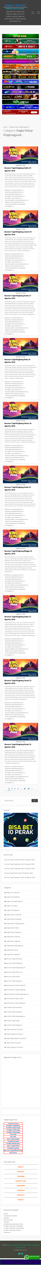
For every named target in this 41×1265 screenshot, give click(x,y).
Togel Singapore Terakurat (14, 1047)
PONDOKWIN (21, 1186)
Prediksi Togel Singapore (14, 1025)
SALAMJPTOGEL (20, 1181)
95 (25, 789)
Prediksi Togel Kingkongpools (14, 202)
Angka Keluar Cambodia (13, 915)
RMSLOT (21, 1167)
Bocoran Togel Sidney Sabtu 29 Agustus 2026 (19, 873)
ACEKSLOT (20, 1172)
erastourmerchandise (10, 1216)
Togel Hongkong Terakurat (14, 1034)
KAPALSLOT (21, 1195)
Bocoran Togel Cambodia (14, 959)
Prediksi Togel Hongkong (14, 1012)
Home (5, 127)
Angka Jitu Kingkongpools (14, 190)
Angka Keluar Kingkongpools (14, 192)
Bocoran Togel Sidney (13, 976)
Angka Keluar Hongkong (13, 919)
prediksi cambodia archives (12, 1230)
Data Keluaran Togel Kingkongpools (16, 200)
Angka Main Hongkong (13, 941)
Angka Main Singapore (13, 954)
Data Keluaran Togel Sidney (14, 998)
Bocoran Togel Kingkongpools (15, 196)
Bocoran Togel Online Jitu (13, 198)
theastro (6, 1222)
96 (28, 789)
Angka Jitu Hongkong (13, 897)
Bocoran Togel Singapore (14, 981)
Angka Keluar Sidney (12, 928)
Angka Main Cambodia (13, 937)
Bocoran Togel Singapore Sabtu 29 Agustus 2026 (20, 877)
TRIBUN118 (20, 1190)
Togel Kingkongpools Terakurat (15, 204)
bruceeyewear (8, 1220)
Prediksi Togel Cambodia (14, 1007)
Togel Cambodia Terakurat (14, 1029)
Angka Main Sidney (12, 950)
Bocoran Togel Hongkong (14, 963)
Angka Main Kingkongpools (13, 194)
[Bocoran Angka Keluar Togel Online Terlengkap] (15, 6)
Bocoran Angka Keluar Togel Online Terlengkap (23, 1245)
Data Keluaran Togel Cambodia (15, 985)
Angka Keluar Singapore (13, 932)
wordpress (7, 1232)
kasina (6, 1214)
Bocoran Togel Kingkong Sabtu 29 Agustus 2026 (19, 864)
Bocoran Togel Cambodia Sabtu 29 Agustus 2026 (20, 860)
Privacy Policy (21, 1247)
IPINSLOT (21, 1200)
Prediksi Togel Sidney (13, 1021)
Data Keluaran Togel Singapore (16, 1003)
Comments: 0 (10, 206)
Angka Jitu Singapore (13, 910)
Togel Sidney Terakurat (13, 1043)
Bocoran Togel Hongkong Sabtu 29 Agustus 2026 (20, 868)
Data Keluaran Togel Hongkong (16, 990)
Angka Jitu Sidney (12, 906)
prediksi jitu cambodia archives (13, 1224)
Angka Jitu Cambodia (13, 892)
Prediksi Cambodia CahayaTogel (14, 1228)
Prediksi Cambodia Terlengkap (13, 1226)
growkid (6, 1218)
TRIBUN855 (20, 1176)
